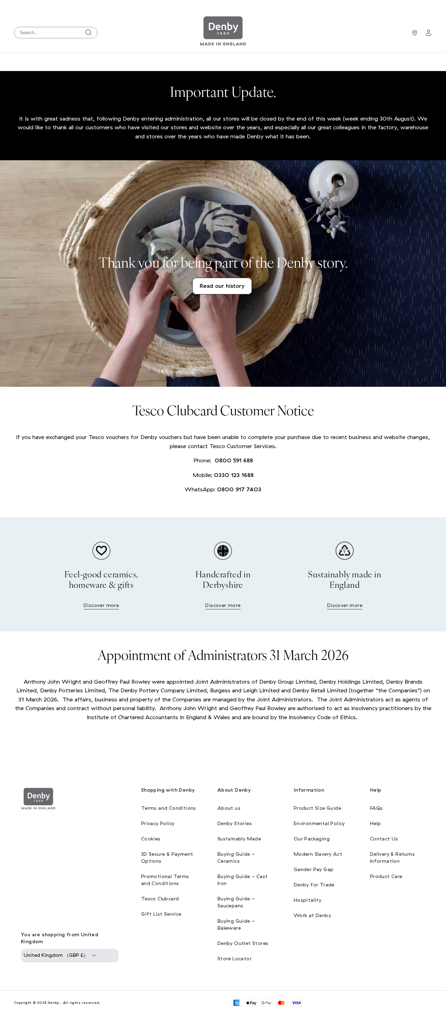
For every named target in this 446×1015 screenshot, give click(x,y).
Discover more (101, 605)
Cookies (151, 839)
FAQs (376, 808)
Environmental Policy (319, 823)
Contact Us (384, 839)
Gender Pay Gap (314, 869)
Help (375, 823)
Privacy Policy (158, 823)
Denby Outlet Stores (243, 943)
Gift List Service (161, 914)
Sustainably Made (239, 839)
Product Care (386, 876)
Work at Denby (312, 915)
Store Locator (234, 959)
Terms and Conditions (168, 808)
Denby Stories (234, 823)
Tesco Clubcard (160, 899)
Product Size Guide (317, 808)
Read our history (222, 286)
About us (228, 808)
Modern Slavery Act (318, 854)
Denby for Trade (314, 885)
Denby (53, 1002)
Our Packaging (312, 839)
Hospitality (307, 900)
